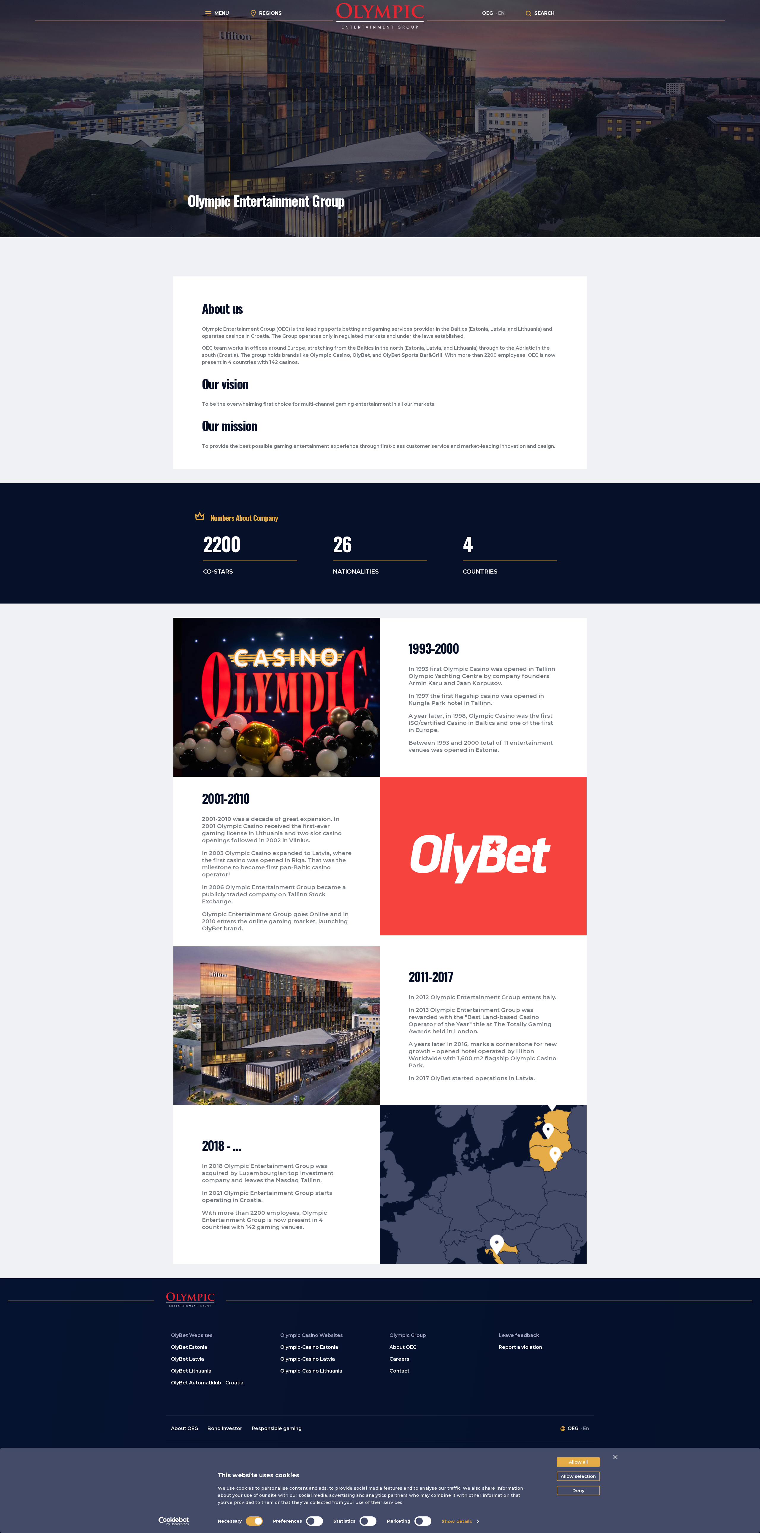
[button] (434, 1371)
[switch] (314, 1521)
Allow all (578, 1462)
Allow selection (578, 1476)
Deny (578, 1490)
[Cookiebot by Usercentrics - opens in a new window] (174, 1521)
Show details (457, 1521)
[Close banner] (615, 1457)
